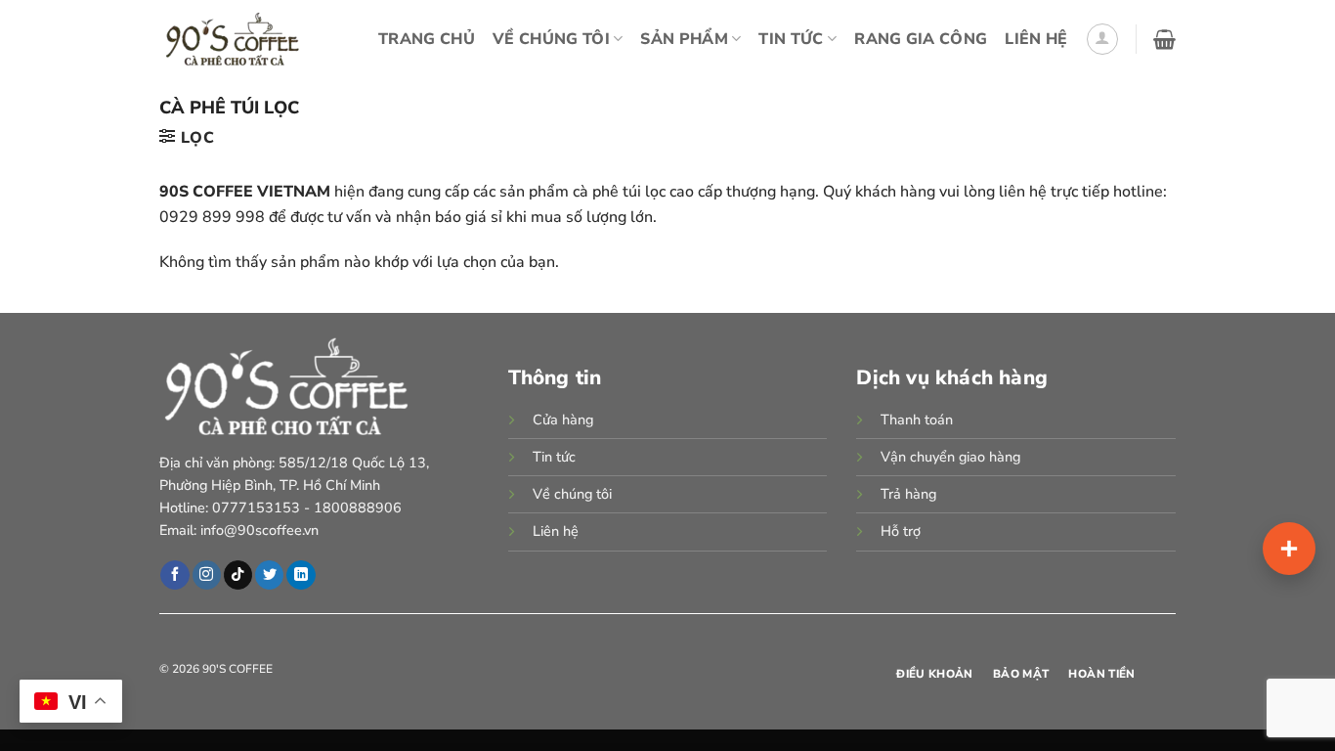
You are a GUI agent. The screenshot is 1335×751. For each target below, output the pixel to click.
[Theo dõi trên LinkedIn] (300, 575)
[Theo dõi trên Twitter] (269, 575)
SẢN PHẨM (684, 39)
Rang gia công (920, 39)
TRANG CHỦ (426, 39)
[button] (1102, 39)
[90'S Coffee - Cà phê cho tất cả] (238, 39)
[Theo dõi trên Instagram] (207, 575)
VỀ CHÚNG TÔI (551, 39)
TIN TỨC (790, 39)
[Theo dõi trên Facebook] (174, 575)
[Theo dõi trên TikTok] (238, 575)
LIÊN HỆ (1036, 39)
